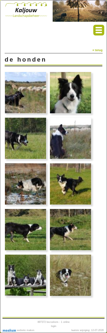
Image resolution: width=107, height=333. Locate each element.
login (53, 326)
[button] (98, 30)
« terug (97, 50)
